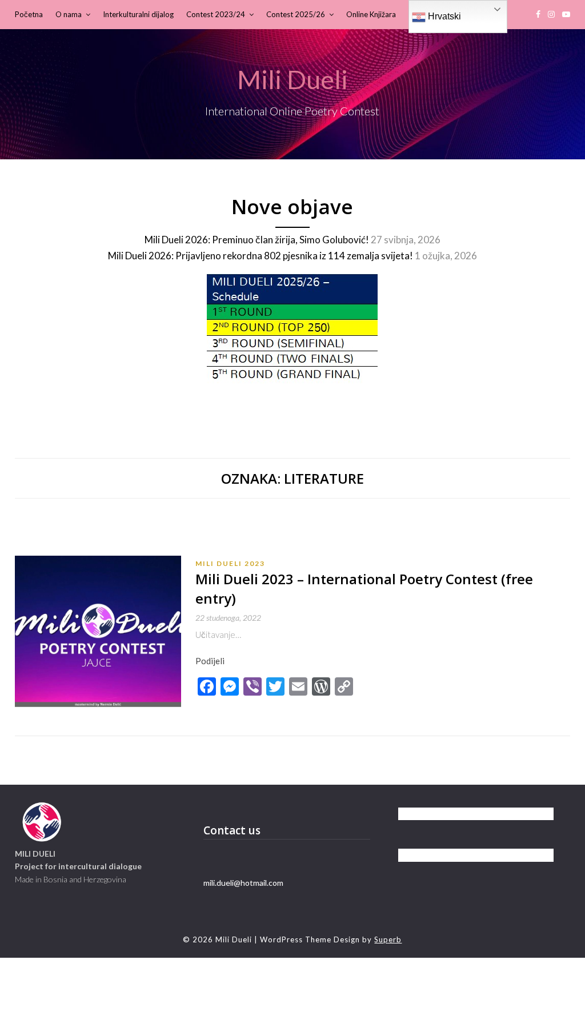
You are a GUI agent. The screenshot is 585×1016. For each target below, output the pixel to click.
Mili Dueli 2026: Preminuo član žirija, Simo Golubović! (257, 240)
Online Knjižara (371, 14)
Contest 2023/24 (215, 14)
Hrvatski (443, 16)
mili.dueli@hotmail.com (243, 883)
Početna (29, 14)
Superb (388, 939)
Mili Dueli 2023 (230, 563)
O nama (68, 14)
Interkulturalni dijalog (138, 14)
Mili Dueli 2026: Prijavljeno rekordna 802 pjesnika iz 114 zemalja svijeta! (260, 256)
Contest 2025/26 (295, 14)
